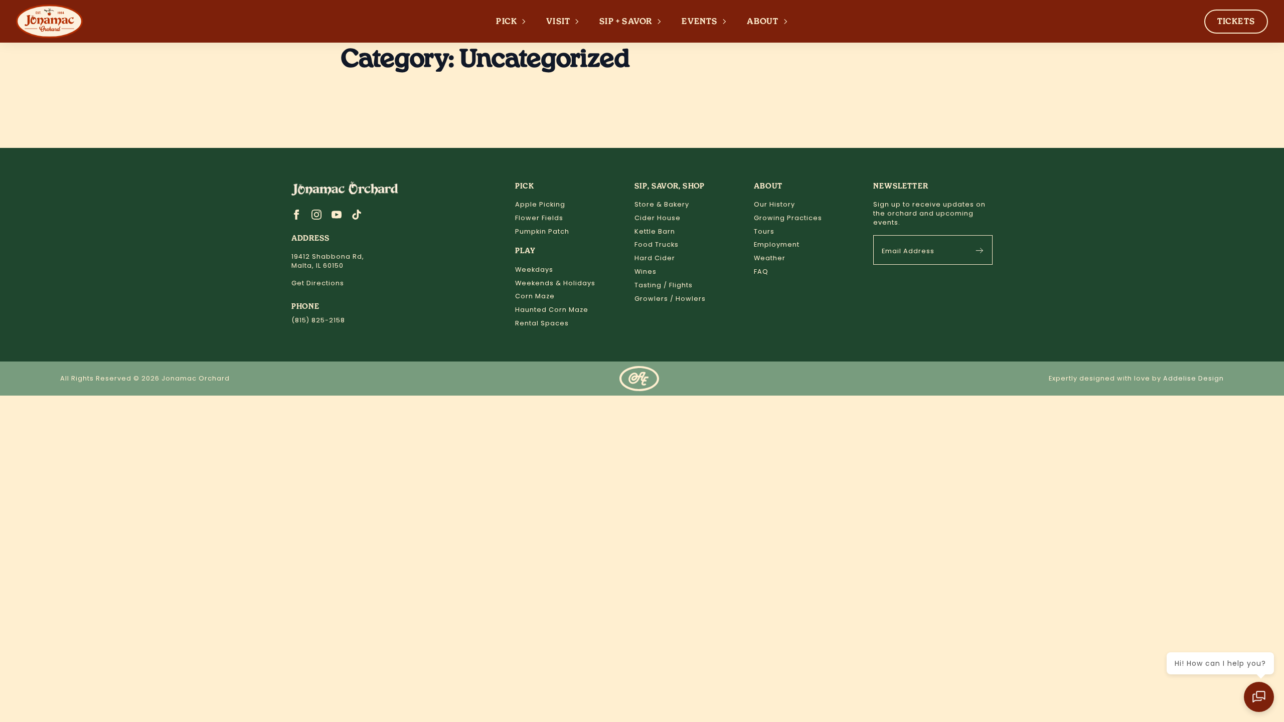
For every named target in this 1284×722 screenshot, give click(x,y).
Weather (769, 258)
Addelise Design (1193, 378)
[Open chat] (1259, 697)
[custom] (357, 215)
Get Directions (317, 283)
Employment (776, 244)
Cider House (657, 218)
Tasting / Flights (663, 285)
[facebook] (296, 215)
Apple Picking (540, 204)
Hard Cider (654, 258)
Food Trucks (656, 244)
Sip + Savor (626, 22)
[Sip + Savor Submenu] (662, 22)
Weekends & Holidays (555, 283)
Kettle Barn (654, 231)
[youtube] (337, 215)
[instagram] (316, 215)
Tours (764, 231)
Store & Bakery (661, 204)
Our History (774, 204)
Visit (558, 22)
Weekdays (534, 269)
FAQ (761, 271)
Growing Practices (788, 218)
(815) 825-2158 (318, 320)
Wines (645, 271)
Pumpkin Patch (542, 231)
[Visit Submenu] (579, 22)
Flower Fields (539, 218)
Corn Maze (535, 296)
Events (699, 22)
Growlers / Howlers (670, 298)
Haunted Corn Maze (551, 309)
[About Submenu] (788, 22)
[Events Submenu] (727, 22)
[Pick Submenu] (526, 22)
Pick (506, 22)
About (763, 22)
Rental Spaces (542, 323)
